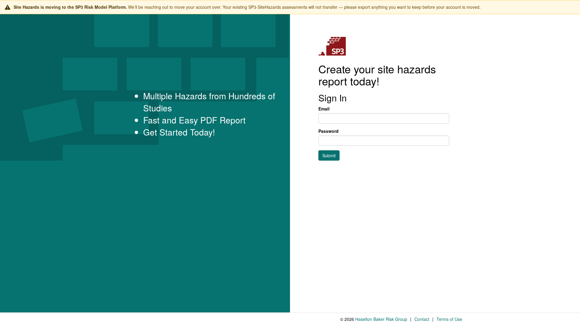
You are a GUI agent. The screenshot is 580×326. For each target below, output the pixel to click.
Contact (421, 319)
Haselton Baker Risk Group (381, 319)
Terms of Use (449, 319)
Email (324, 109)
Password (328, 131)
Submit (329, 155)
